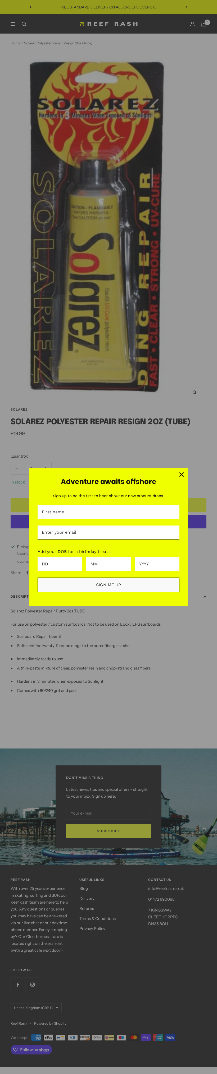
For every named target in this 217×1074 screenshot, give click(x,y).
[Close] (181, 474)
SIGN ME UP (108, 584)
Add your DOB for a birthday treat (73, 551)
